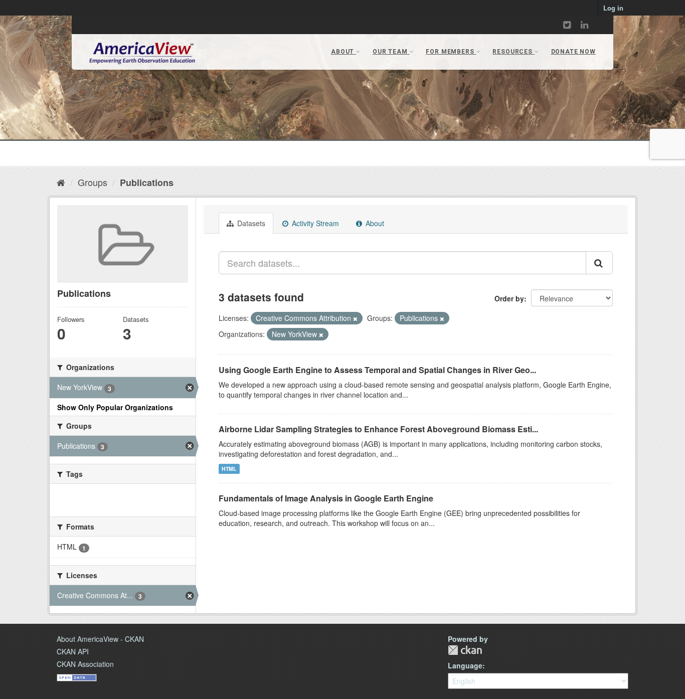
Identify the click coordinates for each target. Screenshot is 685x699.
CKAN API (73, 651)
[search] (599, 262)
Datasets (250, 223)
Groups (92, 182)
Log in (613, 8)
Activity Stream (314, 223)
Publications (147, 182)
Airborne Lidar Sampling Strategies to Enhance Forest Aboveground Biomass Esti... (378, 429)
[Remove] (355, 318)
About (374, 223)
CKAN (465, 650)
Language (465, 665)
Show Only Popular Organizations (115, 407)
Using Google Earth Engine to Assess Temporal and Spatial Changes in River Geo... (377, 370)
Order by (509, 298)
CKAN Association (85, 664)
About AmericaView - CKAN (100, 639)
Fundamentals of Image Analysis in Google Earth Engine (326, 498)
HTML (229, 468)
